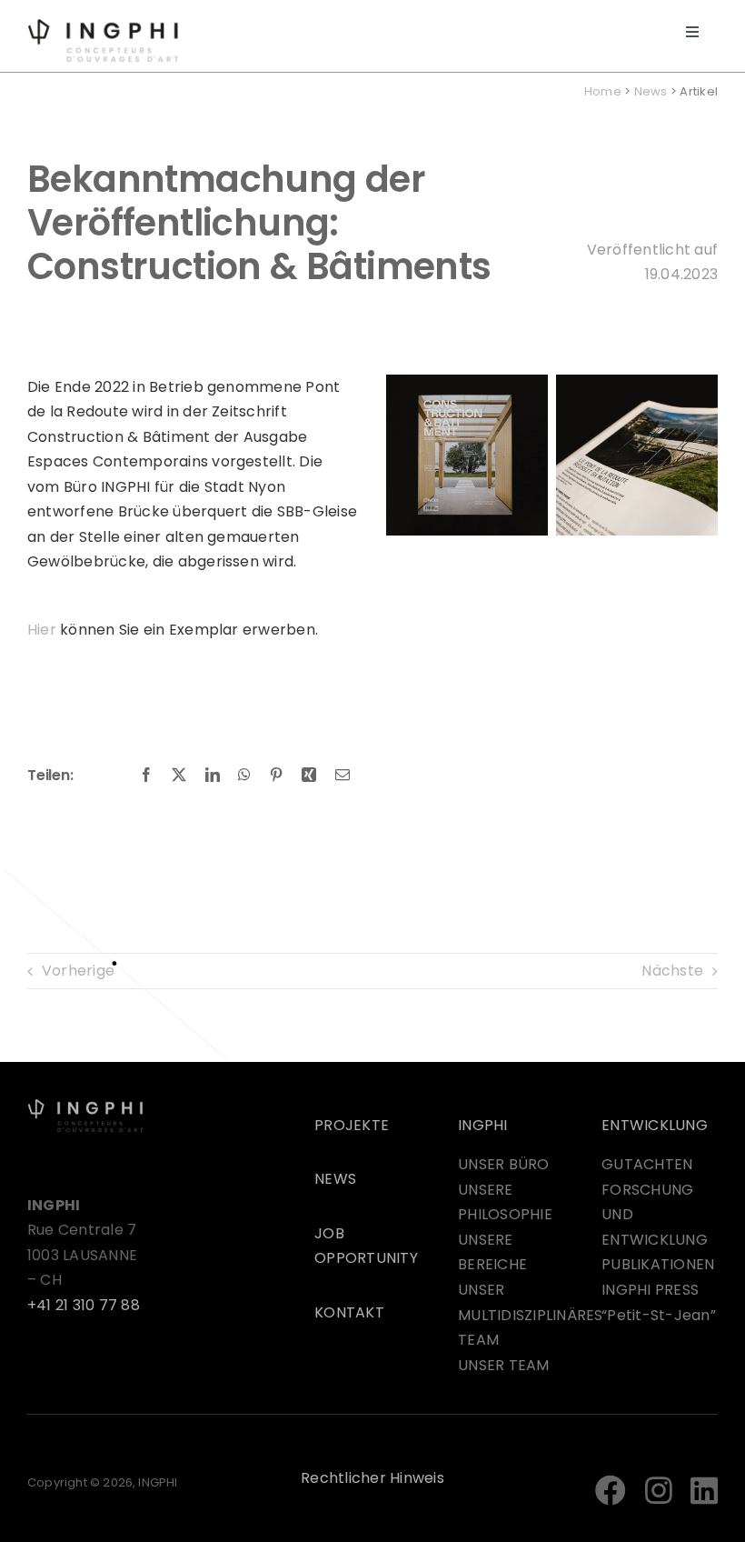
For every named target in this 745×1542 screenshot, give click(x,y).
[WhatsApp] (244, 775)
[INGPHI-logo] (103, 25)
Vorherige (78, 970)
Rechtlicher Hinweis (372, 1477)
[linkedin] (704, 1490)
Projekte (351, 1125)
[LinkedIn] (212, 775)
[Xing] (309, 775)
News (651, 91)
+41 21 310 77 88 (83, 1305)
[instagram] (658, 1490)
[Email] (342, 775)
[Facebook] (146, 775)
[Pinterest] (276, 775)
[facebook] (610, 1490)
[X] (179, 775)
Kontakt (349, 1312)
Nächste (672, 970)
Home (602, 91)
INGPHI (482, 1125)
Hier (41, 629)
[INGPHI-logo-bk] (85, 1105)
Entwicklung (654, 1125)
